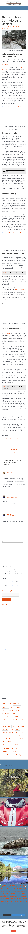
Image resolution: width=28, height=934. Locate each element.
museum (17, 729)
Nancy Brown (10, 514)
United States (6, 751)
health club (12, 723)
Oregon (22, 732)
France (18, 719)
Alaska (3, 703)
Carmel (17, 710)
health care (5, 723)
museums (4, 732)
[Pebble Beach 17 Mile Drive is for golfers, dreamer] (14, 841)
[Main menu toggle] (25, 8)
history (19, 723)
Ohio (17, 732)
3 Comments (4, 26)
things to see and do (7, 744)
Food (12, 719)
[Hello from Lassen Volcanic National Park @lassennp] (14, 870)
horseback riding (6, 726)
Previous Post (14, 449)
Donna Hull (9, 472)
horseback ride (7, 333)
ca (11, 707)
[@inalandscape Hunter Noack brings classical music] (14, 783)
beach (9, 703)
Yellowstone (4, 69)
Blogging (16, 703)
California (17, 707)
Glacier (22, 67)
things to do (20, 738)
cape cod (11, 710)
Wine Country (17, 755)
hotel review (21, 726)
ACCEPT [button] (14, 930)
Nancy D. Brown (10, 495)
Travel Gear (14, 748)
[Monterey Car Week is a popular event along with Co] (14, 812)
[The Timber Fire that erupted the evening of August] (14, 898)
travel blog (6, 748)
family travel (5, 719)
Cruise (13, 713)
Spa (14, 738)
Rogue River (10, 735)
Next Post (14, 452)
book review (5, 707)
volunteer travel (15, 751)
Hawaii (23, 719)
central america (6, 713)
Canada (4, 710)
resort (3, 735)
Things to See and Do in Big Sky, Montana (11, 438)
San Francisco (7, 738)
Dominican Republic (6, 716)
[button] (2, 8)
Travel (14, 26)
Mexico (11, 729)
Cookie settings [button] (6, 930)
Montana (10, 26)
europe (16, 716)
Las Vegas (4, 729)
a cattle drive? (5, 64)
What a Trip (6, 755)
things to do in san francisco (8, 741)
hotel (14, 726)
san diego (18, 735)
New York (11, 732)
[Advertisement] (18, 628)
